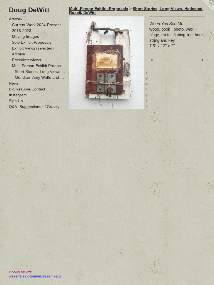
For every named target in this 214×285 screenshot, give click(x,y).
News (14, 83)
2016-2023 (21, 30)
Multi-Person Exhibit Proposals (38, 65)
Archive (18, 54)
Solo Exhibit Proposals (31, 42)
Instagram (18, 95)
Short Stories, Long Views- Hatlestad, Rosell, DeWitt (40, 71)
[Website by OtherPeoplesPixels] (203, 11)
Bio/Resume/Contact (27, 89)
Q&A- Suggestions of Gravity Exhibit (37, 106)
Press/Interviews (26, 60)
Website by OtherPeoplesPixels (35, 276)
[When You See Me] (106, 62)
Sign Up (16, 101)
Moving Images (25, 36)
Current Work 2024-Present (36, 25)
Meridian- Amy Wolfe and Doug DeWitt (40, 77)
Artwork (15, 19)
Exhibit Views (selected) (33, 48)
